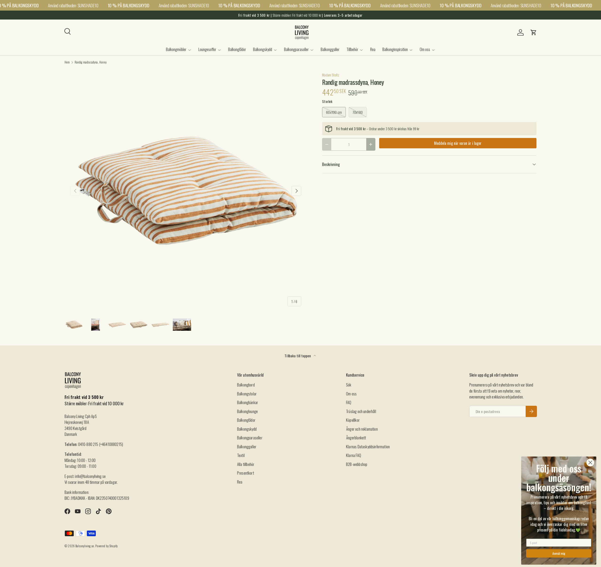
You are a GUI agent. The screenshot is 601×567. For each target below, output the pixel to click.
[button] (533, 32)
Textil (241, 455)
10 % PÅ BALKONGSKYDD (128, 5)
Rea (372, 49)
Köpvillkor (353, 420)
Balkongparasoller (296, 49)
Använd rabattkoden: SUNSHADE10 (73, 5)
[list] (186, 191)
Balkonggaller (330, 49)
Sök (348, 385)
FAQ (348, 402)
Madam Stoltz (330, 74)
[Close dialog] (590, 462)
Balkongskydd (262, 49)
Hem (67, 62)
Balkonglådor (237, 49)
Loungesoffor (207, 49)
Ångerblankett (356, 438)
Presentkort (245, 473)
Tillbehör (352, 49)
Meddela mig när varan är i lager (458, 143)
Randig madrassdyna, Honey (91, 62)
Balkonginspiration (395, 49)
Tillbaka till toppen (298, 355)
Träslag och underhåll (361, 411)
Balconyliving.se (84, 546)
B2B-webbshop (356, 464)
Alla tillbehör (245, 464)
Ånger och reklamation (362, 429)
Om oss (425, 49)
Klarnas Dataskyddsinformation (368, 446)
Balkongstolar (247, 394)
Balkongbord (246, 385)
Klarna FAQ (353, 455)
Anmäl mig (558, 553)
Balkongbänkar (247, 402)
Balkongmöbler (176, 49)
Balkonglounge (247, 411)
